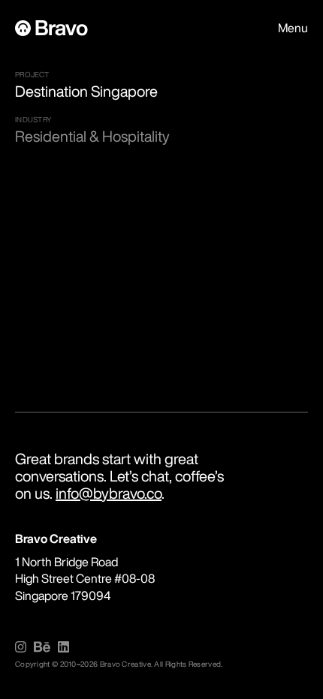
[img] (20, 646)
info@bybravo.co (109, 493)
